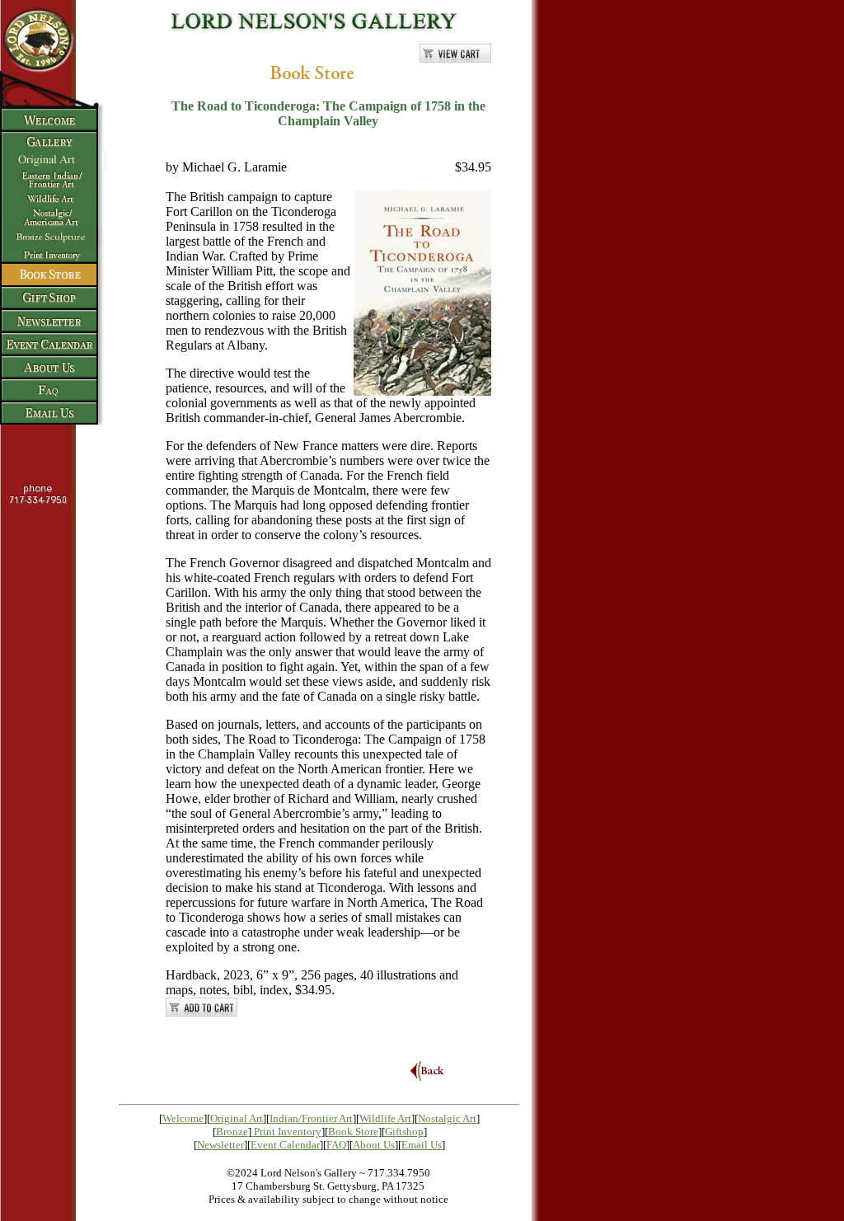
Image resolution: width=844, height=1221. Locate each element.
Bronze (232, 1131)
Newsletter (220, 1145)
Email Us (421, 1145)
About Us (374, 1145)
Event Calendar (285, 1145)
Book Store (353, 1131)
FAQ (336, 1145)
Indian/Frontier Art (311, 1118)
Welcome (183, 1118)
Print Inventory (287, 1131)
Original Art (236, 1118)
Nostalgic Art (447, 1118)
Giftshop (404, 1131)
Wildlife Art (385, 1118)
